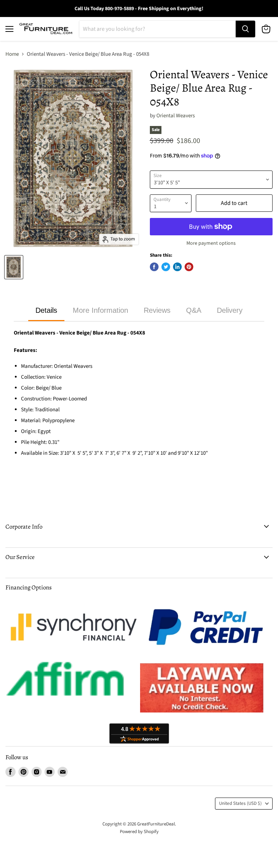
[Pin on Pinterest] (189, 266)
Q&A (193, 310)
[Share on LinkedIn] (177, 266)
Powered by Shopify (139, 831)
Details (46, 310)
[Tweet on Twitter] (165, 266)
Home (12, 54)
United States (240, 803)
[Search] (245, 29)
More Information (100, 310)
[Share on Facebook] (154, 266)
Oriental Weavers (175, 115)
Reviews (157, 310)
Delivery (230, 310)
